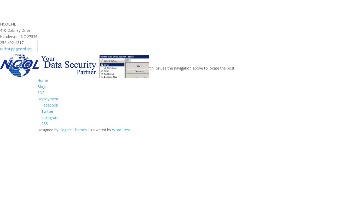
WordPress (121, 129)
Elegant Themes (73, 129)
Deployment (47, 98)
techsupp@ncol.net (16, 48)
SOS (40, 92)
